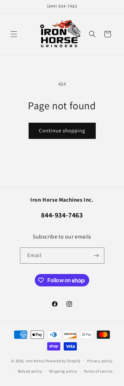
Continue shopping (62, 130)
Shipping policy (63, 371)
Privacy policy (100, 360)
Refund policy (30, 371)
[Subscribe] (96, 255)
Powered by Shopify (63, 360)
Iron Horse (34, 360)
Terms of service (98, 371)
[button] (13, 34)
